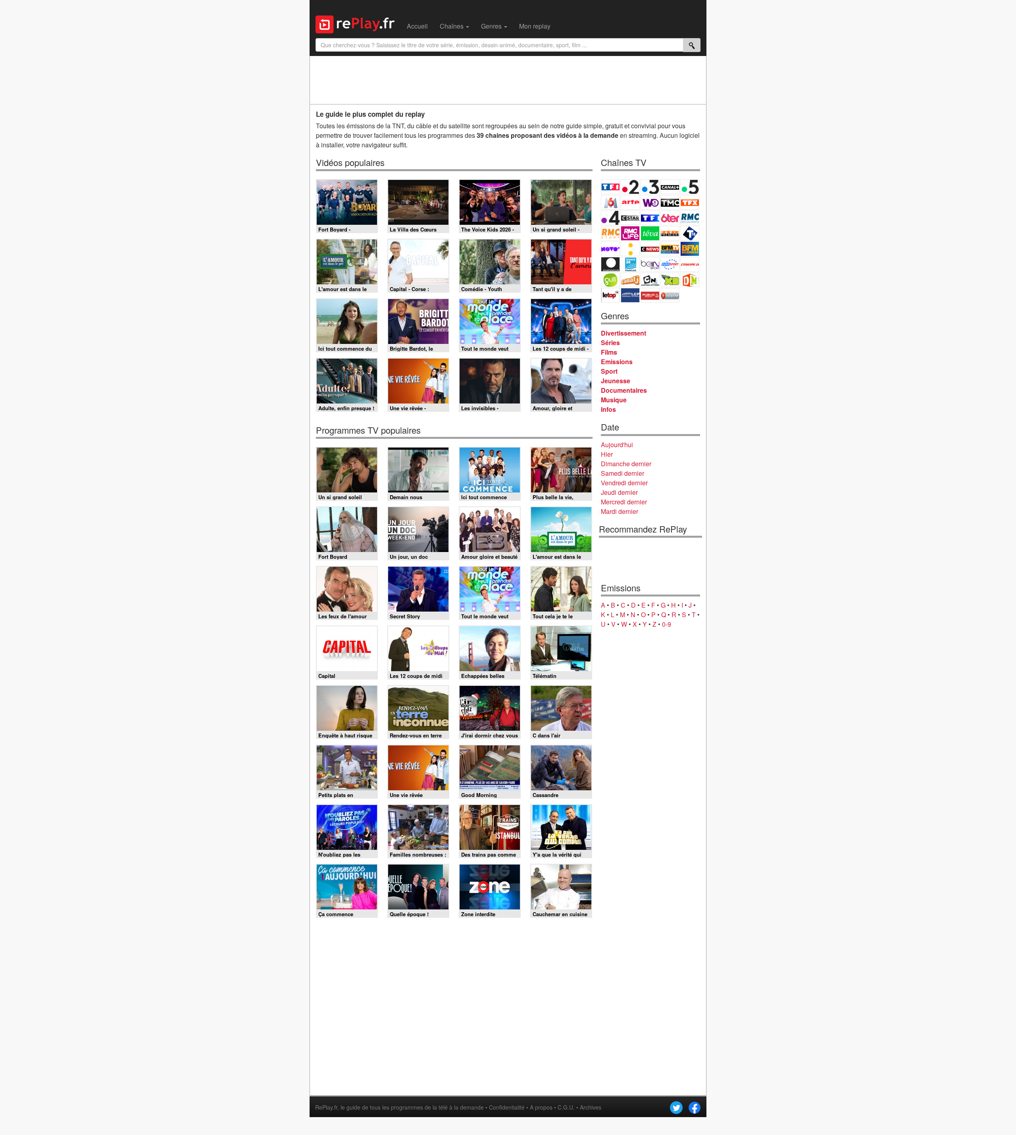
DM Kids (689, 279)
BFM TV (669, 248)
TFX (689, 202)
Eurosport (669, 264)
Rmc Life (630, 233)
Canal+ (669, 187)
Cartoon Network (650, 279)
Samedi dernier (622, 473)
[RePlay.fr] (358, 23)
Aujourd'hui (617, 444)
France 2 (630, 187)
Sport (609, 371)
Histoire (669, 295)
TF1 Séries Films (650, 217)
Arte (630, 202)
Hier (607, 454)
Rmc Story (610, 233)
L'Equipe (689, 264)
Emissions (617, 361)
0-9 (666, 624)
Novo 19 (610, 248)
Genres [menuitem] (492, 26)
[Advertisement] (508, 80)
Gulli (610, 279)
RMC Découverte (689, 217)
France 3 (650, 187)
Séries (610, 342)
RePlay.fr (326, 1107)
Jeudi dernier (619, 492)
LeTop (610, 295)
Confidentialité (507, 1107)
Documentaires (624, 390)
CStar (630, 217)
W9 (650, 202)
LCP (630, 295)
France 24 (630, 264)
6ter (669, 217)
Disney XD (669, 279)
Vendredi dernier (624, 482)
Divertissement (623, 333)
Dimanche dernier (626, 463)
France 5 (689, 187)
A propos (541, 1107)
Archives (590, 1107)
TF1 (610, 187)
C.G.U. (566, 1107)
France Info (630, 248)
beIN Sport (650, 264)
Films (609, 352)
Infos (608, 409)
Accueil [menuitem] (417, 26)
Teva (650, 233)
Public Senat (650, 295)
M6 (610, 202)
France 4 (610, 217)
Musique (614, 399)
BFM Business (689, 248)
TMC (669, 202)
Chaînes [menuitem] (452, 26)
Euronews (610, 264)
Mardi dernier (619, 511)
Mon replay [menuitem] (534, 26)
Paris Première (669, 233)
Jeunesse (615, 380)
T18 (689, 233)
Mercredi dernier (624, 501)
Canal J (630, 279)
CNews (650, 248)
